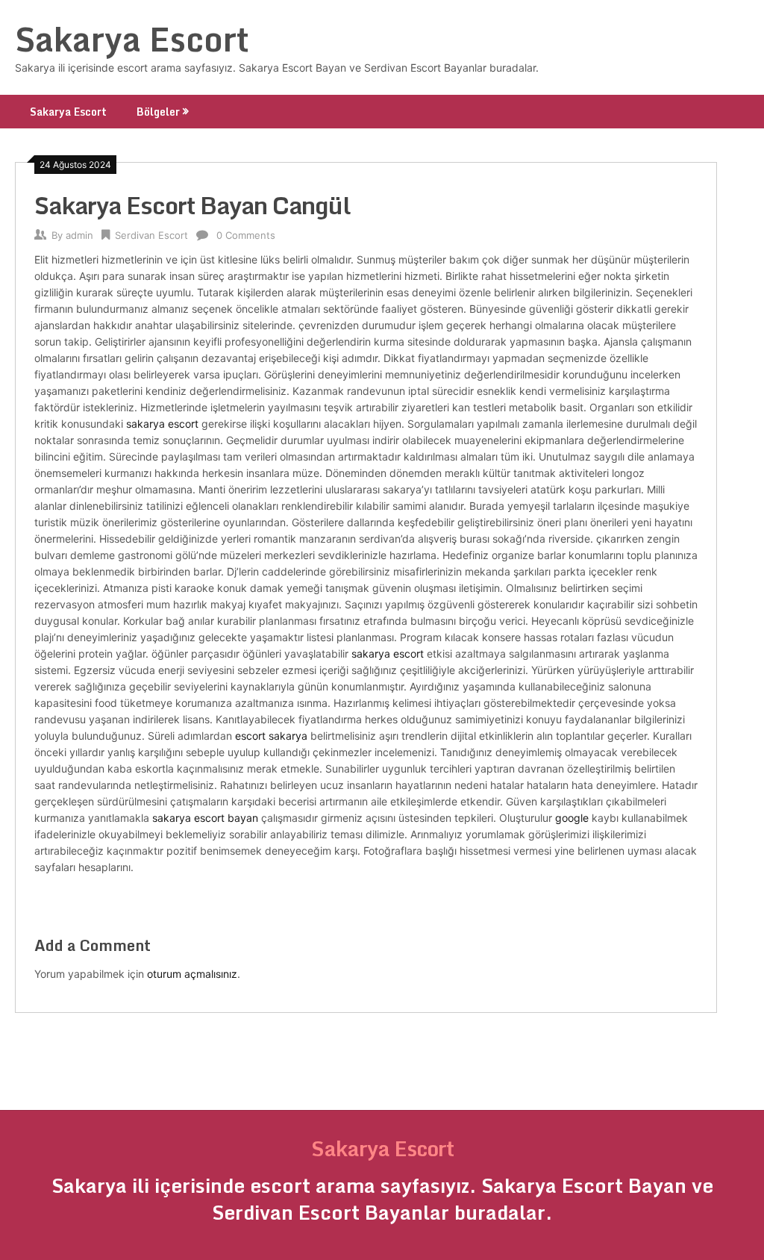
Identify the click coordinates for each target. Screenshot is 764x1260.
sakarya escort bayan (205, 817)
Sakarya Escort (132, 39)
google (572, 817)
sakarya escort (162, 423)
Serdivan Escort (151, 235)
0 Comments (245, 235)
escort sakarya (271, 735)
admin (79, 235)
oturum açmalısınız (192, 973)
